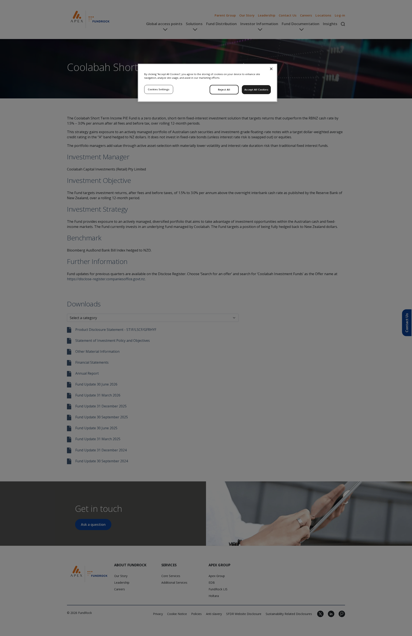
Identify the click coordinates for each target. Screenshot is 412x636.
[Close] (271, 69)
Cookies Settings (159, 89)
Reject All (224, 89)
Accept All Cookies (256, 89)
